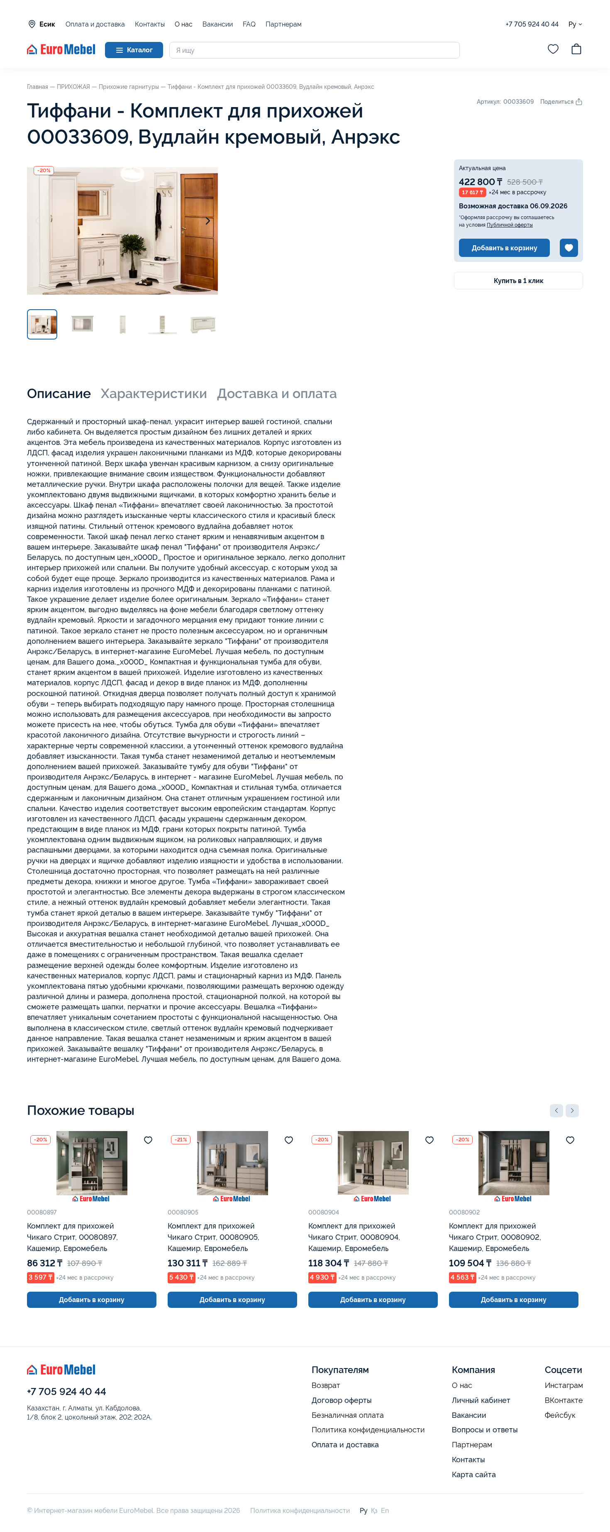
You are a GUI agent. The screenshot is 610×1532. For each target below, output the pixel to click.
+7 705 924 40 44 (532, 24)
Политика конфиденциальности (368, 1430)
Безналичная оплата (348, 1415)
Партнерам (284, 24)
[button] (556, 1110)
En (385, 1511)
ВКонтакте (564, 1400)
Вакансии (218, 24)
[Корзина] (576, 50)
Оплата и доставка (95, 24)
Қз (374, 1511)
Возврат (326, 1385)
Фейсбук (560, 1415)
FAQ (249, 24)
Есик (47, 24)
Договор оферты (342, 1400)
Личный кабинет (481, 1400)
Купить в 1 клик (519, 281)
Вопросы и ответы (485, 1429)
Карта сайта (474, 1474)
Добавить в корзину (504, 248)
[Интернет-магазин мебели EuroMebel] (61, 52)
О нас (184, 24)
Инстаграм (564, 1385)
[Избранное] (553, 50)
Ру (572, 24)
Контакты (150, 24)
